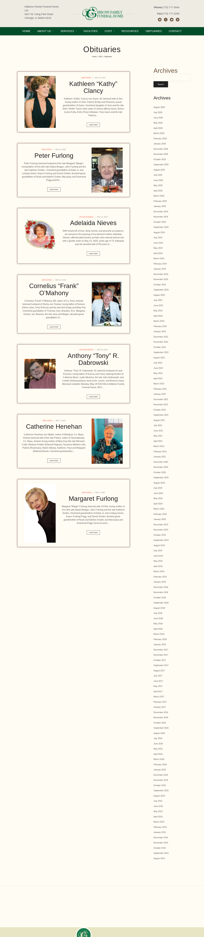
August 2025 (159, 170)
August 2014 (159, 858)
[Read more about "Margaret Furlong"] (40, 513)
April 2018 (158, 629)
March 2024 (158, 258)
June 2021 (158, 430)
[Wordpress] (177, 19)
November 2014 (160, 842)
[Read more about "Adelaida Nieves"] (40, 235)
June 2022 (158, 368)
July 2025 (157, 175)
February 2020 (160, 514)
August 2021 (159, 420)
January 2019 (159, 582)
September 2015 (160, 790)
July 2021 (157, 425)
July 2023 (157, 300)
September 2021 (160, 415)
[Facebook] (160, 19)
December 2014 (160, 837)
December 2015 (160, 775)
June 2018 (158, 618)
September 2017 (160, 665)
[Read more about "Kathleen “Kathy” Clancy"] (40, 102)
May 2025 (158, 185)
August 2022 (159, 357)
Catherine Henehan (54, 426)
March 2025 (158, 196)
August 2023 (159, 295)
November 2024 (160, 216)
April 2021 (158, 441)
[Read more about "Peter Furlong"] (107, 170)
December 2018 (160, 587)
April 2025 (158, 190)
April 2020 (158, 503)
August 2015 (159, 796)
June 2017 (158, 681)
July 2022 (157, 363)
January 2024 (159, 269)
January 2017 (159, 707)
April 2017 (158, 691)
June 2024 (158, 243)
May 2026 (158, 123)
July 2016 (157, 738)
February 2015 (160, 827)
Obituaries (86, 78)
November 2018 (160, 592)
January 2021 (159, 456)
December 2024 (160, 211)
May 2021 (158, 436)
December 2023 (160, 274)
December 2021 (160, 399)
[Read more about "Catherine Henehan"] (107, 441)
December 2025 (160, 149)
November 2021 (160, 404)
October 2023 (159, 284)
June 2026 (158, 117)
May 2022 (158, 373)
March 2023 (158, 321)
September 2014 (160, 853)
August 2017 (159, 670)
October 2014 (159, 848)
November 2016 (160, 717)
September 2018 (160, 602)
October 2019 (159, 535)
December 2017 (160, 649)
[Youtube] (171, 19)
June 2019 (158, 556)
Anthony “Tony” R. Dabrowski (93, 359)
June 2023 (158, 305)
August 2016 (159, 733)
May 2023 (158, 310)
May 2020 (158, 498)
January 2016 (159, 769)
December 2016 (160, 712)
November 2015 (160, 780)
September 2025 (160, 164)
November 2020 (160, 467)
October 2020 (159, 472)
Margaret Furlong (93, 498)
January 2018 (159, 644)
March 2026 (158, 133)
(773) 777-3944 (170, 7)
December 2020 (160, 462)
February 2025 (160, 201)
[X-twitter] (166, 19)
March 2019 (158, 571)
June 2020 (158, 493)
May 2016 (158, 749)
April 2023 (158, 316)
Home (94, 57)
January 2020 (159, 519)
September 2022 (160, 352)
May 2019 (158, 561)
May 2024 (158, 248)
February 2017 (160, 702)
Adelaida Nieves (93, 222)
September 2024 (160, 227)
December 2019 (160, 524)
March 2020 (158, 509)
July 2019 (157, 550)
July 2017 (157, 676)
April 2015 (158, 816)
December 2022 (160, 337)
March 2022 (158, 383)
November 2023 (160, 279)
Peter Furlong (53, 155)
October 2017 (159, 660)
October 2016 (159, 723)
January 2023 (159, 331)
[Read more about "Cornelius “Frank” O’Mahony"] (107, 304)
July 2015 (157, 801)
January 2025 (159, 206)
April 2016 (158, 754)
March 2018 (158, 634)
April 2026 (158, 128)
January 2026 (159, 143)
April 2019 (158, 566)
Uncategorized (86, 217)
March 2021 (158, 446)
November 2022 (160, 342)
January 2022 (159, 394)
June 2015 (158, 806)
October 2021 (159, 410)
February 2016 (160, 764)
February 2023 (160, 326)
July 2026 (157, 112)
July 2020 (157, 488)
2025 (100, 57)
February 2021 (160, 451)
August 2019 (159, 545)
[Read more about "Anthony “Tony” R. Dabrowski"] (40, 374)
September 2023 (160, 290)
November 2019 (160, 529)
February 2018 (160, 639)
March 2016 (158, 759)
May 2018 (158, 623)
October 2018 (159, 597)
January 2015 (159, 832)
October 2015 (159, 785)
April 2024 (158, 253)
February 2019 (160, 576)
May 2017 (158, 686)
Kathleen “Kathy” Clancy (93, 87)
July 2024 (157, 237)
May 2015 (158, 811)
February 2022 (160, 389)
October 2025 (159, 159)
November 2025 (160, 154)
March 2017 (158, 696)
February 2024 (160, 263)
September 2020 (160, 477)
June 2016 (158, 743)
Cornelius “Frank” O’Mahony (54, 289)
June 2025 (158, 180)
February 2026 (160, 138)
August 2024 (159, 232)
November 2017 (160, 655)
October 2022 (159, 347)
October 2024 (159, 222)
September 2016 (160, 728)
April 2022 (158, 378)
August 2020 (159, 483)
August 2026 (159, 107)
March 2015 (158, 822)
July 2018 (157, 613)
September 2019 (160, 540)
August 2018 (159, 608)
